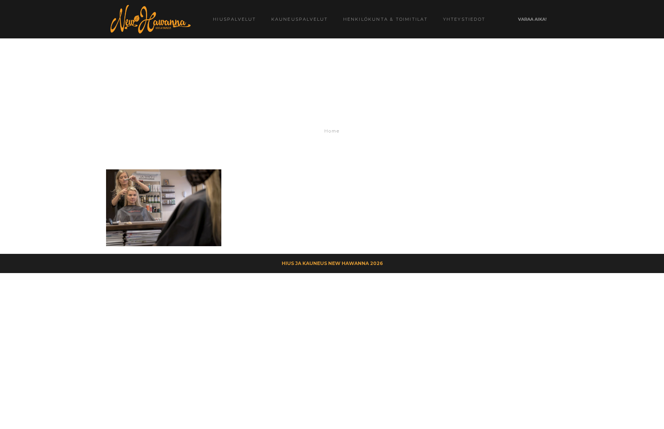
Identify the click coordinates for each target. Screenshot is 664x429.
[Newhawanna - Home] (150, 19)
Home (331, 131)
